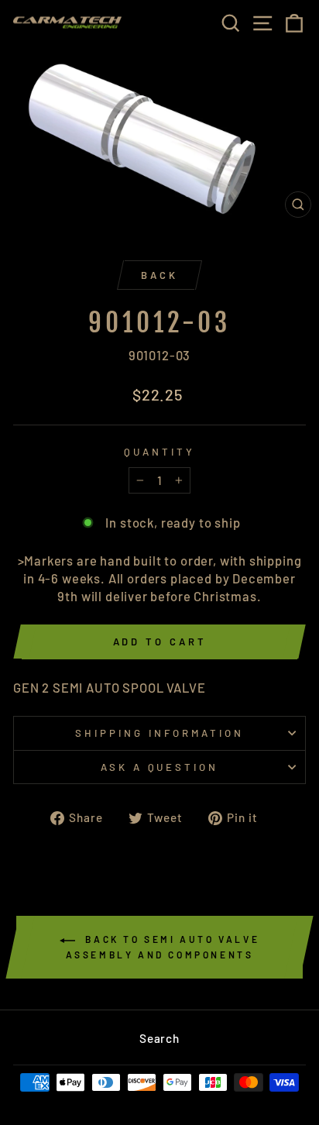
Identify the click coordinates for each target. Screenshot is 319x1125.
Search (159, 1038)
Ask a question (160, 767)
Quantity (159, 452)
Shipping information (159, 733)
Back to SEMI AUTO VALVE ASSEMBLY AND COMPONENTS (163, 947)
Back (159, 275)
